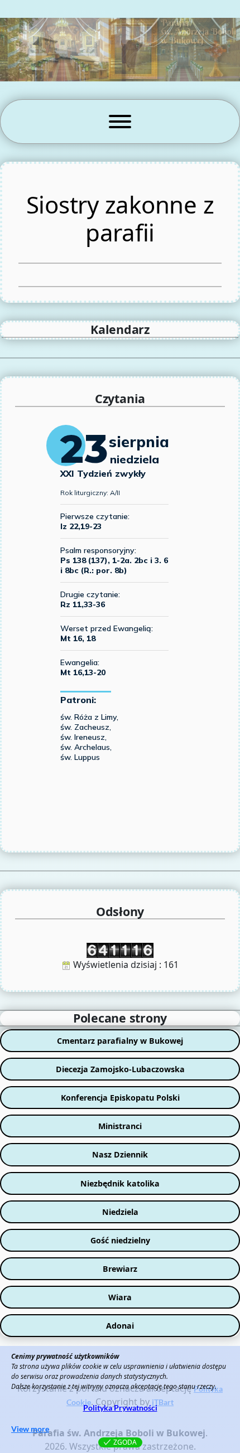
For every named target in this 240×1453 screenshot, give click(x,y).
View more (30, 1428)
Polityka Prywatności (120, 1407)
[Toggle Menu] (120, 121)
